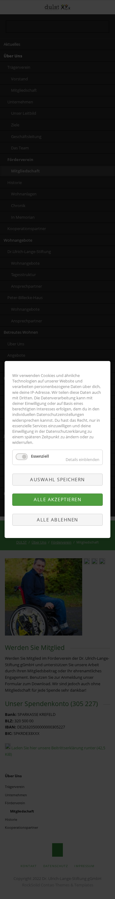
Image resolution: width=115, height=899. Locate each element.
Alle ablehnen (57, 520)
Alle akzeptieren (57, 499)
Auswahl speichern (57, 479)
